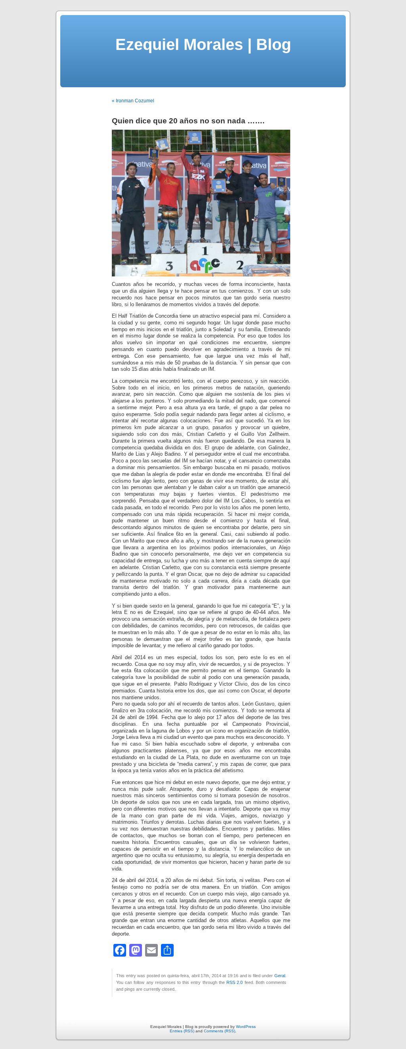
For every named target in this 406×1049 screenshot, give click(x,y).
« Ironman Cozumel (133, 101)
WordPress (246, 1026)
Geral (279, 975)
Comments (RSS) (219, 1031)
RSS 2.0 (234, 982)
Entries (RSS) (182, 1031)
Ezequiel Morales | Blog (203, 44)
